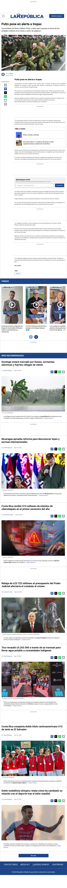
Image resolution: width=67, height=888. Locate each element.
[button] (56, 16)
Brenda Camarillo (8, 514)
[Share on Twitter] (5, 92)
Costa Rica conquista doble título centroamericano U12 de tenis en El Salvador (32, 728)
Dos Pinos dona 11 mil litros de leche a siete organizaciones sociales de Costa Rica (38, 143)
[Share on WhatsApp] (5, 96)
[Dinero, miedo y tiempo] (19, 135)
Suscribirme (59, 185)
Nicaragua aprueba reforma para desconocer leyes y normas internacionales (30, 440)
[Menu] (3, 16)
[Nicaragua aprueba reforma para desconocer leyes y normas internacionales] (33, 471)
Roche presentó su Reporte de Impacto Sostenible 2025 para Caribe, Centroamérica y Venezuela (12, 329)
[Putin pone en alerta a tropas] (33, 53)
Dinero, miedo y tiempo (31, 135)
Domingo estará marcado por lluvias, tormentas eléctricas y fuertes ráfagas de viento (27, 363)
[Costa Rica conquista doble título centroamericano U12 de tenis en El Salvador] (33, 758)
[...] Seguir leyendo (48, 418)
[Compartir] (5, 104)
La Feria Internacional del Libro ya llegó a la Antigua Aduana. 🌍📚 (36, 328)
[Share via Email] (5, 100)
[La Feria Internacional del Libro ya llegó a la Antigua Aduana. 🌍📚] (36, 305)
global (17, 273)
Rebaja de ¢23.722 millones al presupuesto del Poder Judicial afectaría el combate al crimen (31, 585)
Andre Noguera (8, 370)
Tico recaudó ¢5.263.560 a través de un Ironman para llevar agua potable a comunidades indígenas (31, 649)
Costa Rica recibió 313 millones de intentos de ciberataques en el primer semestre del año (27, 507)
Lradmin (11, 73)
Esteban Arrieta (8, 592)
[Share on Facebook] (5, 88)
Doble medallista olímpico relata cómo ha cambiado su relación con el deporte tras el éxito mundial (31, 792)
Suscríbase (57, 864)
